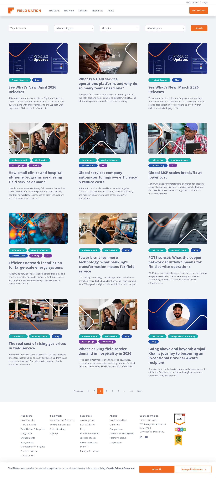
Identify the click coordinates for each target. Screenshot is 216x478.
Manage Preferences (191, 469)
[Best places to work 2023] (183, 430)
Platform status (118, 437)
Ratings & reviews (89, 451)
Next (140, 390)
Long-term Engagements (28, 435)
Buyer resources (89, 442)
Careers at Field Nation (122, 433)
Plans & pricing (28, 424)
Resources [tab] (97, 10)
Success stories (88, 437)
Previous (78, 390)
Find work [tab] (69, 10)
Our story (115, 424)
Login (205, 2)
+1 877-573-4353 (148, 420)
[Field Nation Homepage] (26, 10)
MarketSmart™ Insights (33, 446)
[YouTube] (146, 437)
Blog (82, 428)
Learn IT (84, 446)
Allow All (156, 469)
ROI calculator (87, 424)
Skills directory (58, 428)
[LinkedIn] (141, 437)
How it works (28, 420)
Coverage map (88, 420)
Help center (192, 2)
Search (199, 28)
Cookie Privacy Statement (120, 468)
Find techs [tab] (54, 10)
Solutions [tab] (83, 10)
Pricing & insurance (60, 424)
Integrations (27, 442)
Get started (198, 10)
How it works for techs (62, 420)
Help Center (116, 442)
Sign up (54, 433)
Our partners (117, 428)
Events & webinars (90, 433)
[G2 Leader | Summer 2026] (183, 420)
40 (131, 390)
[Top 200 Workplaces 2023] (183, 440)
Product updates (119, 420)
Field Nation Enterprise (33, 428)
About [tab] (111, 10)
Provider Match (29, 451)
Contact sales (28, 455)
